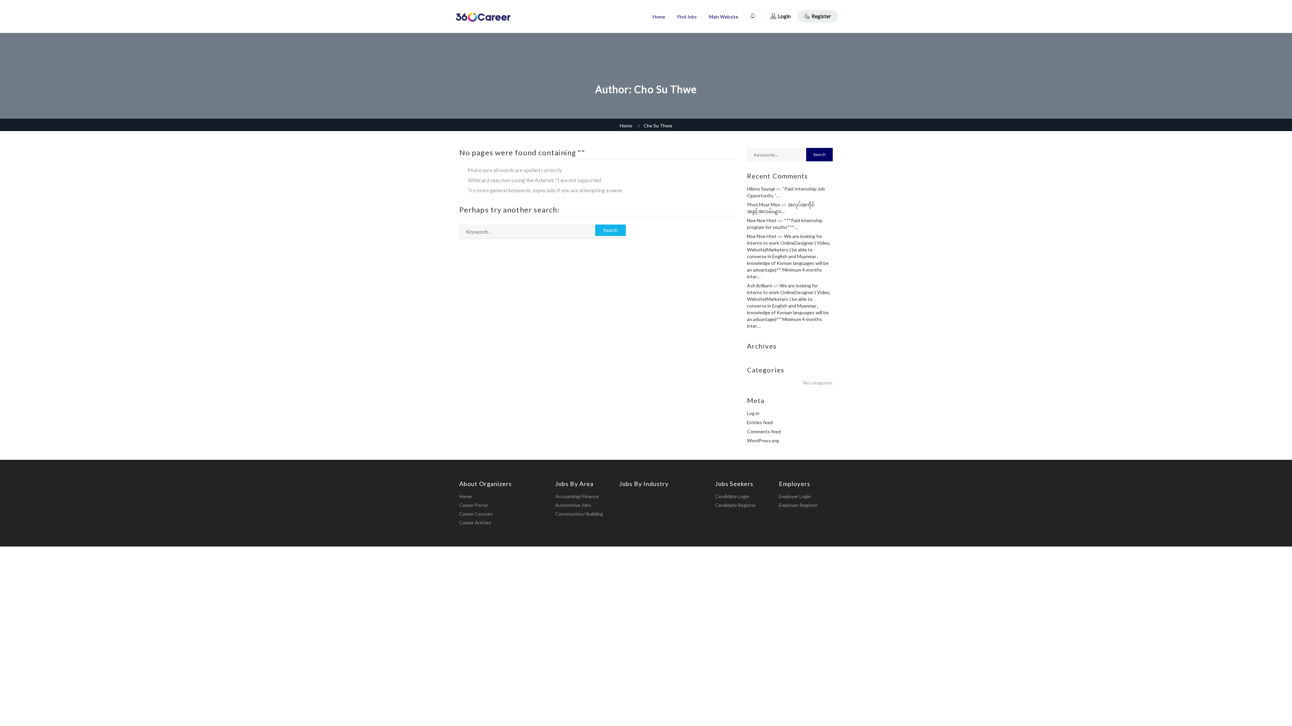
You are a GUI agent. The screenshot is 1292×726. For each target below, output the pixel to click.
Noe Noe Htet (762, 220)
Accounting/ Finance (577, 496)
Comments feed (764, 431)
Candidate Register (735, 505)
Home (659, 16)
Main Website (723, 16)
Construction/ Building (579, 514)
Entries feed (760, 422)
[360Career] (483, 17)
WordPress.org (763, 440)
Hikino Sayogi (761, 189)
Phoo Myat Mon (763, 204)
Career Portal (473, 505)
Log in (753, 413)
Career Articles (475, 522)
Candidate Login (732, 496)
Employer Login (795, 496)
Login (784, 16)
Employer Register (798, 505)
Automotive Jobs (573, 505)
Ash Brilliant (759, 285)
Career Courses (476, 514)
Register (821, 16)
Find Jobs (687, 16)
